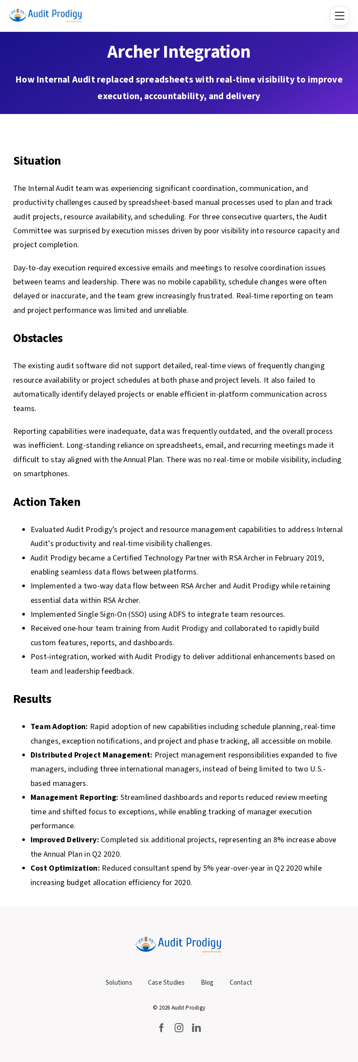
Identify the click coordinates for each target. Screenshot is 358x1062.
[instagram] (179, 1028)
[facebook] (161, 1028)
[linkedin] (196, 1028)
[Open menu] (339, 15)
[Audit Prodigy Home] (46, 15)
